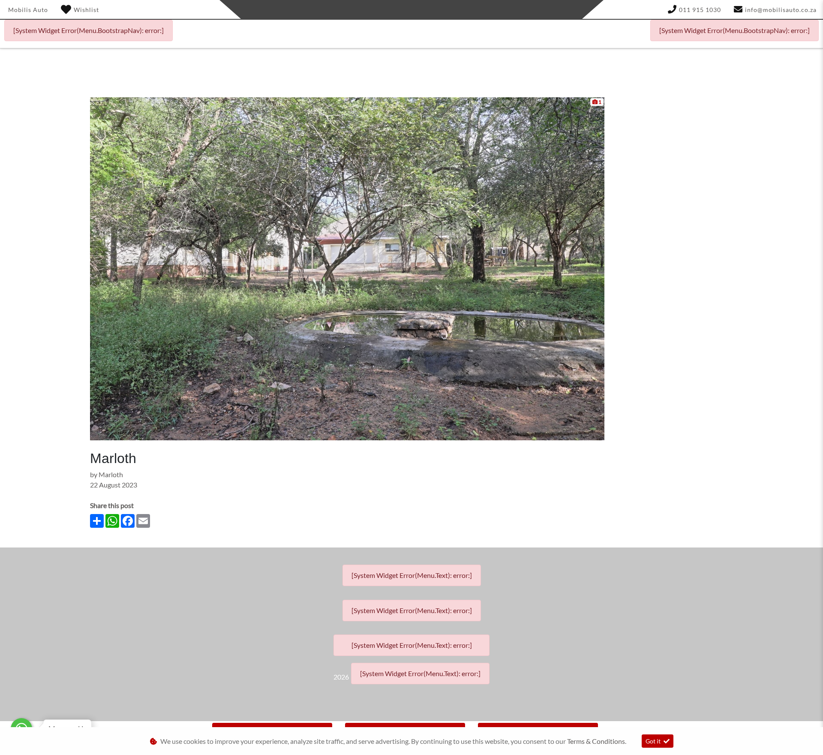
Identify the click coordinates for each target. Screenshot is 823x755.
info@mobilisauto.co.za (781, 9)
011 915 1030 (700, 9)
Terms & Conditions (596, 741)
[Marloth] (347, 268)
